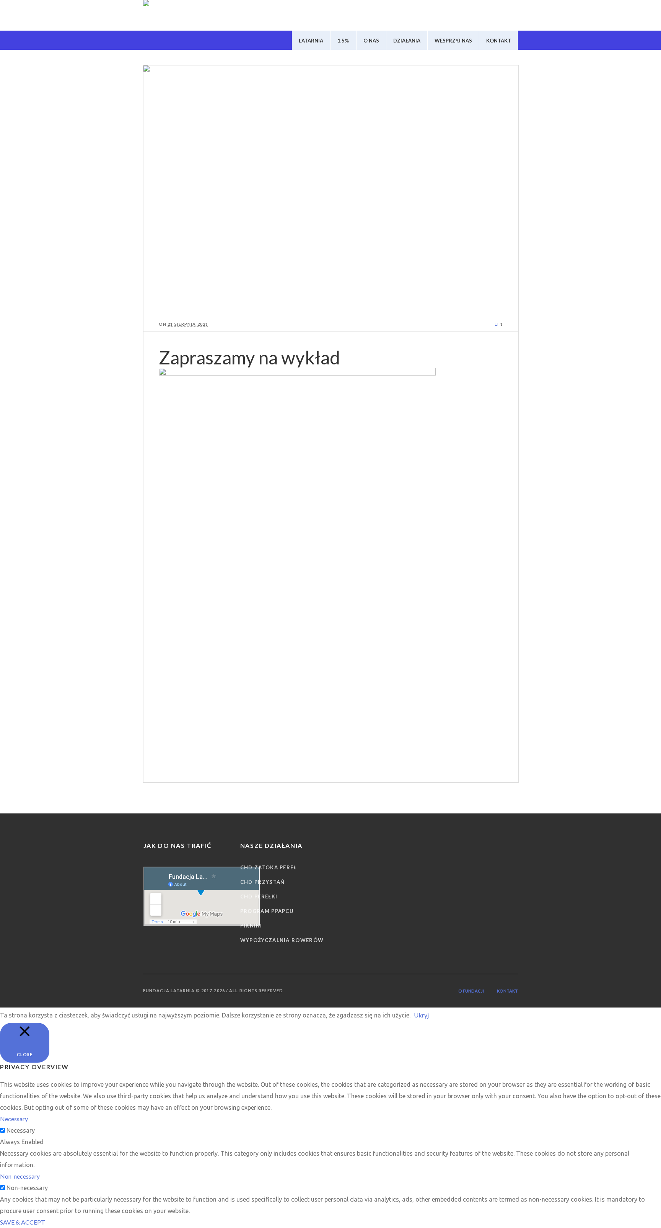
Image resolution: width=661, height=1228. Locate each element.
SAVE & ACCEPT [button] (22, 1222)
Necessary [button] (14, 1118)
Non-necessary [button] (20, 1176)
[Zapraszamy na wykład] (330, 187)
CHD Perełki (258, 896)
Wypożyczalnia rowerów (282, 940)
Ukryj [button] (421, 1015)
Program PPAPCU (267, 911)
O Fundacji (471, 990)
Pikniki (251, 926)
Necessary (21, 1130)
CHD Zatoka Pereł (268, 867)
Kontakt (507, 990)
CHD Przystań (262, 882)
